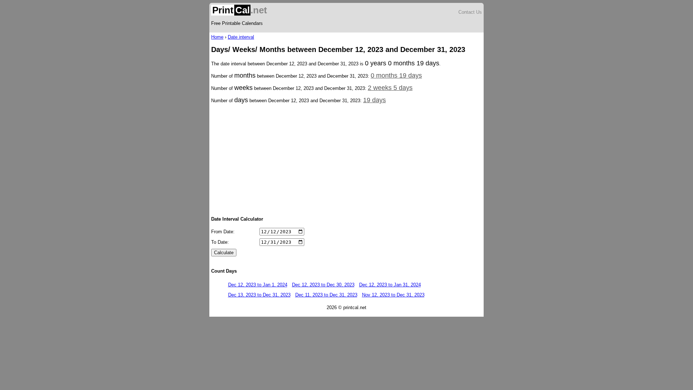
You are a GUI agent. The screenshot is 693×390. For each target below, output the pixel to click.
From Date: (223, 231)
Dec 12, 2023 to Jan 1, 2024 (257, 284)
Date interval (241, 37)
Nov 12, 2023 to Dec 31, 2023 (393, 295)
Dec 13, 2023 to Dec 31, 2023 (259, 295)
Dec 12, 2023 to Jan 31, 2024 (390, 284)
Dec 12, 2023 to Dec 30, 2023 (323, 284)
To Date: (220, 242)
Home (217, 37)
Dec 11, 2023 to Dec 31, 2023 (326, 295)
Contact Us (470, 12)
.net (239, 10)
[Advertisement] (346, 159)
